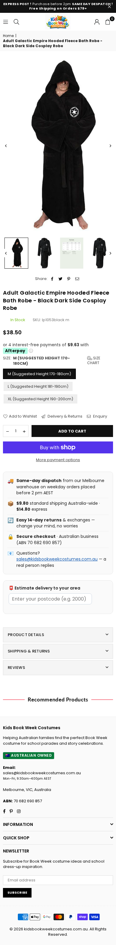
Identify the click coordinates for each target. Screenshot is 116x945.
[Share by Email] (77, 278)
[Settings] (97, 21)
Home (8, 35)
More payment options (58, 460)
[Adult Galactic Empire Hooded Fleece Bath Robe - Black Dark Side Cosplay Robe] (16, 253)
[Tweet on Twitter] (60, 278)
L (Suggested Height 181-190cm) (38, 386)
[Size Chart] (72, 253)
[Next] (110, 145)
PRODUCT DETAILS (26, 635)
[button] (107, 21)
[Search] (16, 21)
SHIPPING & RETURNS (29, 651)
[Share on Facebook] (52, 278)
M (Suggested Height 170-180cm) (39, 374)
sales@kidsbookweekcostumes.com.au (57, 559)
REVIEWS (16, 667)
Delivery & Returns (64, 416)
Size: (51, 360)
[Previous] (5, 145)
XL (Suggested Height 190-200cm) (40, 399)
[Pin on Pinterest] (69, 278)
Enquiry (99, 416)
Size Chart (93, 360)
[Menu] (5, 21)
